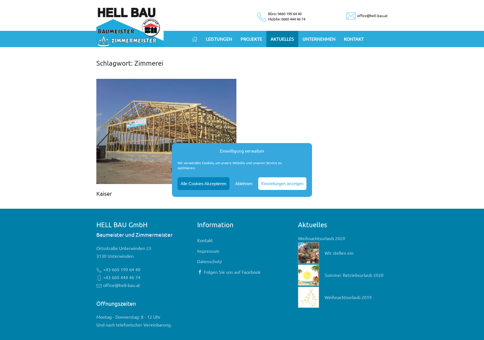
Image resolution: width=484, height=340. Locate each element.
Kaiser (104, 193)
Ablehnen (243, 183)
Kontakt (354, 39)
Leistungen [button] (219, 39)
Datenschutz (209, 261)
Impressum (208, 251)
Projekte (251, 39)
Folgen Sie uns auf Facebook (232, 272)
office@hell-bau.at (372, 15)
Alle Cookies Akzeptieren (203, 183)
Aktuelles (282, 39)
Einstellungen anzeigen (282, 183)
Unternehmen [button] (319, 39)
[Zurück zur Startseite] (130, 26)
